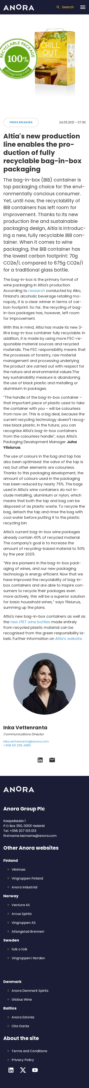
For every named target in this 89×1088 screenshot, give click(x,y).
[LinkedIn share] (40, 760)
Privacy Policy (23, 1060)
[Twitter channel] (23, 1070)
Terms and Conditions (29, 1051)
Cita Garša (20, 1026)
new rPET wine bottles (30, 621)
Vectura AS (21, 905)
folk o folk (19, 949)
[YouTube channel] (35, 1070)
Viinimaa (18, 869)
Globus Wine (22, 999)
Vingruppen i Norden (28, 958)
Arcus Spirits (22, 913)
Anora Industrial (24, 887)
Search (68, 7)
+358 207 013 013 (23, 830)
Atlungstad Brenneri (28, 931)
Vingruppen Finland (27, 878)
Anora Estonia (23, 1017)
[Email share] (52, 760)
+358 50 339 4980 (17, 745)
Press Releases (21, 122)
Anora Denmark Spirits (30, 990)
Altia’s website (68, 638)
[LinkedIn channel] (11, 1070)
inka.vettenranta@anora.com (26, 742)
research (36, 290)
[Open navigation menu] (82, 7)
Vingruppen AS (24, 922)
